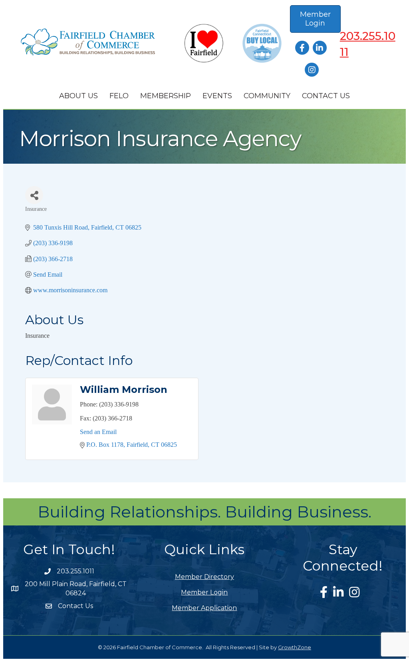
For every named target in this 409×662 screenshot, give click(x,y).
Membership (165, 95)
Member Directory (204, 577)
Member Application (204, 608)
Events (217, 95)
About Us (78, 95)
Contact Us (326, 95)
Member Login (204, 592)
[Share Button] (34, 195)
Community (267, 95)
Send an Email (98, 431)
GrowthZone (294, 647)
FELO (119, 95)
